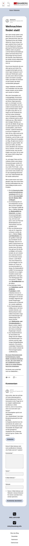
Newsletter (14, 536)
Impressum (14, 539)
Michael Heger (13, 19)
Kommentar (9, 453)
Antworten (10, 439)
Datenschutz (14, 542)
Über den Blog (14, 533)
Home (11, 10)
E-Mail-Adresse (10, 477)
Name (8, 471)
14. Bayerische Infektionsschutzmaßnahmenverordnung (16, 192)
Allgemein (17, 10)
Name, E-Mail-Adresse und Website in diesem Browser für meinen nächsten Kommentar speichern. (15, 493)
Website (8, 484)
